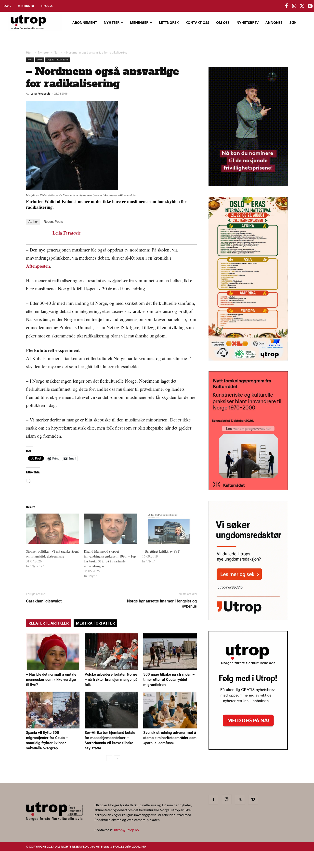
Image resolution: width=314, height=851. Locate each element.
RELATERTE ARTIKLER (48, 623)
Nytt (56, 52)
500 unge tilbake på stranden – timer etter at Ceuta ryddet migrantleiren (169, 679)
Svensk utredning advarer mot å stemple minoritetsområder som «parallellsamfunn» (169, 737)
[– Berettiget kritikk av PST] (168, 529)
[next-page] (117, 758)
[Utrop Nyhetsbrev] (248, 748)
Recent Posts (53, 221)
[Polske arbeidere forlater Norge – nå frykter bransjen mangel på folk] (111, 651)
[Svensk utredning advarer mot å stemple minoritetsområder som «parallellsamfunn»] (170, 710)
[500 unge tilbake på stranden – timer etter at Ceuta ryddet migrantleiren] (170, 651)
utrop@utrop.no (126, 830)
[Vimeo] (253, 800)
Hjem (29, 52)
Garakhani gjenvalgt (44, 601)
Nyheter (43, 52)
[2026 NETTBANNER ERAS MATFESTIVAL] (248, 359)
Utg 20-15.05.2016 (57, 59)
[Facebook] (213, 800)
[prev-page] (109, 758)
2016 (40, 59)
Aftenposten (38, 266)
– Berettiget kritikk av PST (161, 551)
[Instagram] (227, 799)
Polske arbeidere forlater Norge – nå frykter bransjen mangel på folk (111, 679)
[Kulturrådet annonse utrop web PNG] (248, 488)
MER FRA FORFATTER (95, 623)
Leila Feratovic (40, 93)
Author (33, 221)
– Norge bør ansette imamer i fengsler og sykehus (160, 604)
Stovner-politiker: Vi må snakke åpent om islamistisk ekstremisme (52, 553)
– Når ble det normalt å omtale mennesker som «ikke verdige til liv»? (51, 679)
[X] (240, 800)
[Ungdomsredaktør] (248, 618)
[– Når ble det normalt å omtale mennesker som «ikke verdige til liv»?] (52, 651)
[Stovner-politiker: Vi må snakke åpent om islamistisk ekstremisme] (52, 529)
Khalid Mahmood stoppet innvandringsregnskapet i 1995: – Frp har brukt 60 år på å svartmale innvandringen (110, 558)
